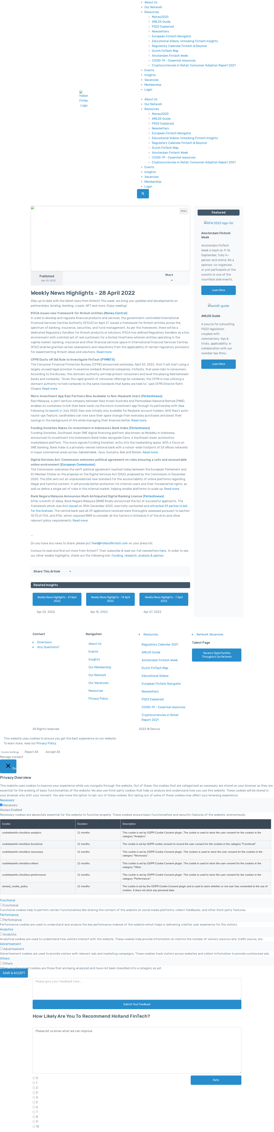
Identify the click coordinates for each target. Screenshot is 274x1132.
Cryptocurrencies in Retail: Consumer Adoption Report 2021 (194, 65)
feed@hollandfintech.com (109, 543)
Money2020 (160, 17)
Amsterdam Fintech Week (170, 55)
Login (148, 89)
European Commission (77, 464)
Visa (181, 406)
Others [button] (5, 958)
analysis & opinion (150, 555)
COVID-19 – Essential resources (174, 60)
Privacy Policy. (47, 743)
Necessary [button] (7, 800)
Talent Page (201, 642)
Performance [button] (9, 915)
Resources (151, 12)
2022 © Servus (149, 729)
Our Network (153, 7)
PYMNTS (108, 359)
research (131, 555)
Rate (216, 1080)
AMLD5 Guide (161, 21)
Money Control (115, 313)
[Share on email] (171, 280)
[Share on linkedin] (170, 280)
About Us (150, 2)
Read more (104, 352)
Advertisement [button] (10, 944)
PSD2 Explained (163, 26)
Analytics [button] (6, 929)
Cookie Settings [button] (10, 752)
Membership (152, 85)
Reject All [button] (31, 752)
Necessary (10, 805)
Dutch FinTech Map (165, 51)
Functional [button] (7, 900)
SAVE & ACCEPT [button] (14, 973)
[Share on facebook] (166, 280)
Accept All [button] (53, 752)
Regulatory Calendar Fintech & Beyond (179, 46)
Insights (150, 75)
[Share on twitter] (168, 280)
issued (73, 506)
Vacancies (151, 80)
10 (37, 1126)
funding (117, 555)
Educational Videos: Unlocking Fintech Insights (185, 41)
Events (149, 70)
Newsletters (160, 31)
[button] (190, 94)
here (163, 550)
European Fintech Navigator (171, 36)
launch (54, 410)
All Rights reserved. (46, 729)
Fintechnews (151, 396)
